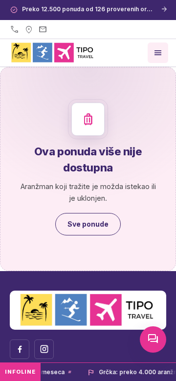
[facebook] (19, 349)
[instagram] (44, 349)
